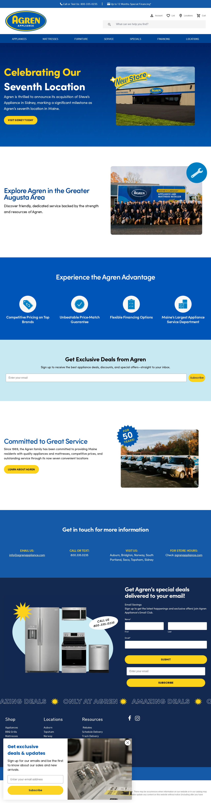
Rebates (87, 727)
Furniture (81, 38)
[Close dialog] (128, 743)
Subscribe (197, 378)
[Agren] (25, 21)
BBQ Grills (11, 731)
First (127, 631)
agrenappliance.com (188, 555)
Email (128, 638)
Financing (163, 38)
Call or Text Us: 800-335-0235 (80, 3)
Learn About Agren (21, 469)
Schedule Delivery (92, 731)
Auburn (48, 727)
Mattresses (50, 38)
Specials (135, 38)
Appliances (11, 727)
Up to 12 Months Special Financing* (131, 3)
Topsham (49, 731)
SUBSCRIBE (165, 683)
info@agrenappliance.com (27, 555)
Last (169, 631)
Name (128, 619)
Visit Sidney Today (20, 120)
